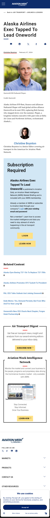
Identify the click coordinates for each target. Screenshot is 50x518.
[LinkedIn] (16, 451)
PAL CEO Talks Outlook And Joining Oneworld (22, 293)
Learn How (25, 244)
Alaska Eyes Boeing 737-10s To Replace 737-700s (24, 272)
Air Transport (19, 12)
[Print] (45, 44)
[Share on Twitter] (28, 44)
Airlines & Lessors (35, 12)
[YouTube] (12, 451)
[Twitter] (3, 451)
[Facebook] (7, 451)
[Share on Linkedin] (20, 44)
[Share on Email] (11, 44)
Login (25, 236)
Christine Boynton (10, 52)
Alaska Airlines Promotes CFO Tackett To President (25, 283)
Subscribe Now (24, 348)
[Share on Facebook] (37, 44)
